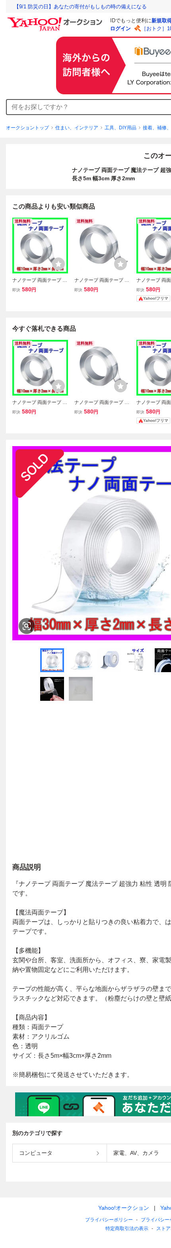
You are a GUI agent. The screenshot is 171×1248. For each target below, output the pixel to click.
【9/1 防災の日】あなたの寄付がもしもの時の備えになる (80, 7)
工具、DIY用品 (120, 128)
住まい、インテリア (76, 128)
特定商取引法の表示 (126, 1228)
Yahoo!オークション (123, 1208)
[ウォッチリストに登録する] (58, 263)
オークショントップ (27, 128)
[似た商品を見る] (27, 626)
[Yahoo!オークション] (56, 19)
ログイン (120, 28)
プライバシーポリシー (109, 1220)
